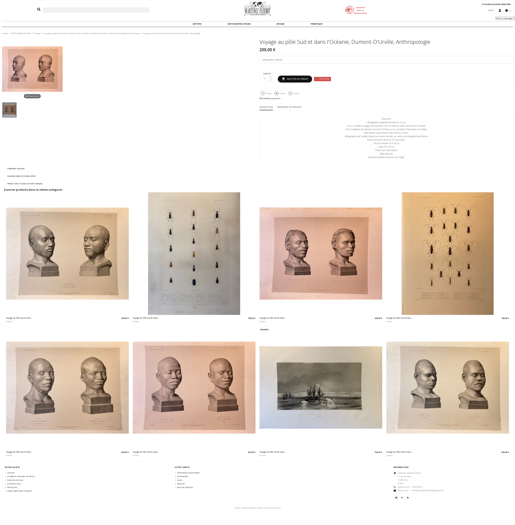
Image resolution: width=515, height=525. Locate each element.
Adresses (180, 483)
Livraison (11, 472)
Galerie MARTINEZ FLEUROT (19, 491)
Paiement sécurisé (15, 480)
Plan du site (12, 487)
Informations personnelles (188, 472)
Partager (269, 93)
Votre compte (182, 467)
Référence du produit (289, 107)
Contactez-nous (14, 483)
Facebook (396, 497)
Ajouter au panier (295, 79)
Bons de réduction (184, 487)
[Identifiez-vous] (500, 11)
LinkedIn (408, 497)
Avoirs (179, 480)
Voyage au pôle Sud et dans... (19, 318)
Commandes (182, 476)
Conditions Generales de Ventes (21, 476)
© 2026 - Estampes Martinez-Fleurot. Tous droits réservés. (257, 508)
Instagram (402, 497)
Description (266, 107)
